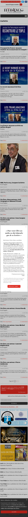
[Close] (26, 226)
